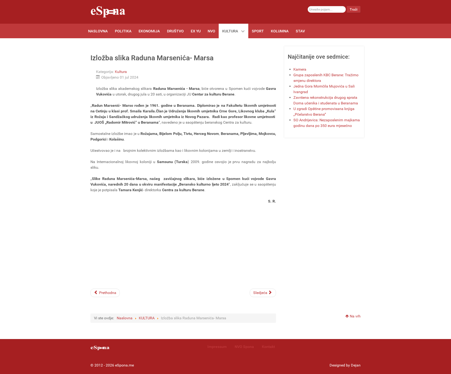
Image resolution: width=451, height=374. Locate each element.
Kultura (121, 71)
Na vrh (355, 316)
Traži (354, 9)
